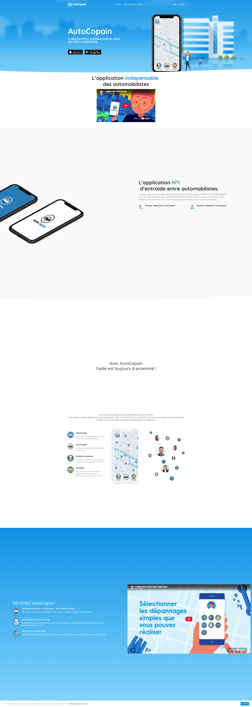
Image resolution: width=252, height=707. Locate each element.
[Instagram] (178, 4)
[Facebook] (173, 4)
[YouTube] (180, 4)
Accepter (245, 704)
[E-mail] (175, 4)
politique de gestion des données (78, 703)
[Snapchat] (183, 4)
